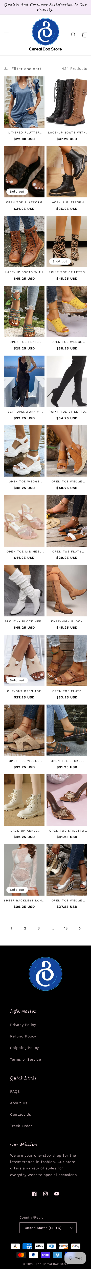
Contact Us (20, 1114)
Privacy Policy (23, 1025)
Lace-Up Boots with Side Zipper (24, 272)
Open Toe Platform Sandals (24, 202)
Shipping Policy (24, 1048)
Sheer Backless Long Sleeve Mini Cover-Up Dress (24, 900)
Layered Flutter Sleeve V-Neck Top (24, 132)
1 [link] (11, 928)
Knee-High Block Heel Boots (67, 621)
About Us (18, 1103)
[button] (6, 34)
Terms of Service (25, 1059)
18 (66, 928)
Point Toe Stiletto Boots (67, 272)
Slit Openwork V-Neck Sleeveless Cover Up (24, 412)
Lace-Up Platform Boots (67, 202)
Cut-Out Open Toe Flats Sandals (24, 691)
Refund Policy (23, 1036)
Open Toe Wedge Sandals (67, 342)
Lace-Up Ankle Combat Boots (24, 831)
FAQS (15, 1091)
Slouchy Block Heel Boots (24, 621)
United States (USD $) (43, 1228)
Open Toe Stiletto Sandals (66, 831)
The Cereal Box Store (52, 1264)
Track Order (21, 1126)
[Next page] (79, 928)
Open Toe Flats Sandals (24, 342)
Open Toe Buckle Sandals (67, 761)
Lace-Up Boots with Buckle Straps (67, 132)
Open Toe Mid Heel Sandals (24, 552)
